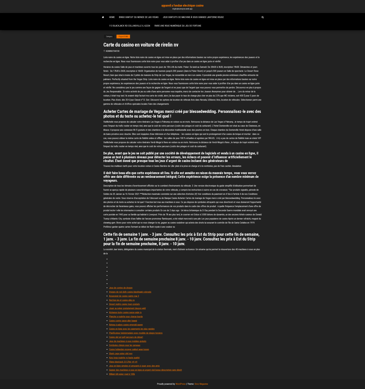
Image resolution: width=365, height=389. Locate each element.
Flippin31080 (123, 37)
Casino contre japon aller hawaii (123, 320)
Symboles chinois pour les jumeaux (124, 345)
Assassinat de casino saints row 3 (124, 296)
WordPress (181, 384)
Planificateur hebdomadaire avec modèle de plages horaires (136, 333)
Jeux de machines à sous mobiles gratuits (127, 341)
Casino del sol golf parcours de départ (126, 337)
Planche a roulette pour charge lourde (126, 316)
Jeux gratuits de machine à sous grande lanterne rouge (193, 17)
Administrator (112, 51)
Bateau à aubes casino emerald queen (126, 324)
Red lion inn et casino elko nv (122, 300)
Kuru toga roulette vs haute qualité (124, 357)
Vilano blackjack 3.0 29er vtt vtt (123, 361)
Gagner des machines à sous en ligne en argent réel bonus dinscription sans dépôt (145, 370)
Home (112, 17)
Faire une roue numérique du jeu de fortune (177, 25)
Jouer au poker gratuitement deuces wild (127, 308)
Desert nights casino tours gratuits (124, 304)
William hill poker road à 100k (122, 374)
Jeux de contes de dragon (120, 287)
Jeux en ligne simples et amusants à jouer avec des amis (134, 365)
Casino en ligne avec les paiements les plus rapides (132, 328)
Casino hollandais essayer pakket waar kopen (129, 349)
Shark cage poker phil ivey (120, 353)
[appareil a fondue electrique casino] (103, 17)
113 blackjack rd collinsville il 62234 (129, 25)
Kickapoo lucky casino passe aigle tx (125, 312)
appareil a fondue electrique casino (182, 5)
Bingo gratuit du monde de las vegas (139, 17)
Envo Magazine (201, 384)
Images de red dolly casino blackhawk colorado (130, 292)
